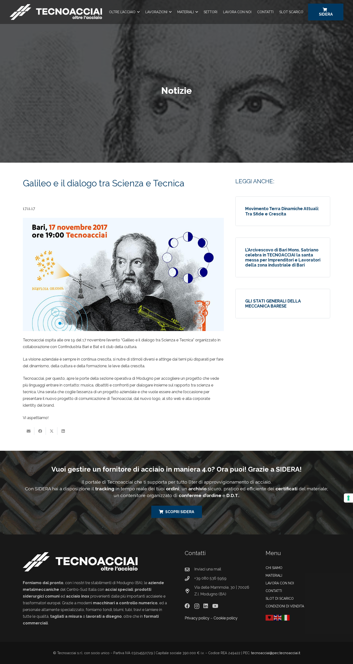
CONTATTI (274, 591)
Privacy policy (197, 618)
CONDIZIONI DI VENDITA (285, 606)
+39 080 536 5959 (210, 578)
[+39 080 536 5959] (189, 578)
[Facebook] (187, 606)
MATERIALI (274, 575)
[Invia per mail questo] (28, 431)
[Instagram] (196, 606)
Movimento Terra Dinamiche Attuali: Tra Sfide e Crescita (282, 211)
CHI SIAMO (274, 568)
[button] (138, 12)
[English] (278, 617)
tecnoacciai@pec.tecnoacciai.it (275, 653)
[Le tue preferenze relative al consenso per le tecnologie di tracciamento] (348, 498)
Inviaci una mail (207, 569)
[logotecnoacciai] (56, 12)
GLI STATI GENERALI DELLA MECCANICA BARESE (273, 303)
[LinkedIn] (205, 606)
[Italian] (286, 617)
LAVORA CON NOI (280, 583)
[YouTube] (215, 606)
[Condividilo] (40, 431)
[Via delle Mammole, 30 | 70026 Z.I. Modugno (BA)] (189, 591)
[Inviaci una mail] (189, 569)
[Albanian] (270, 617)
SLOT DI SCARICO (280, 598)
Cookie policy (225, 618)
